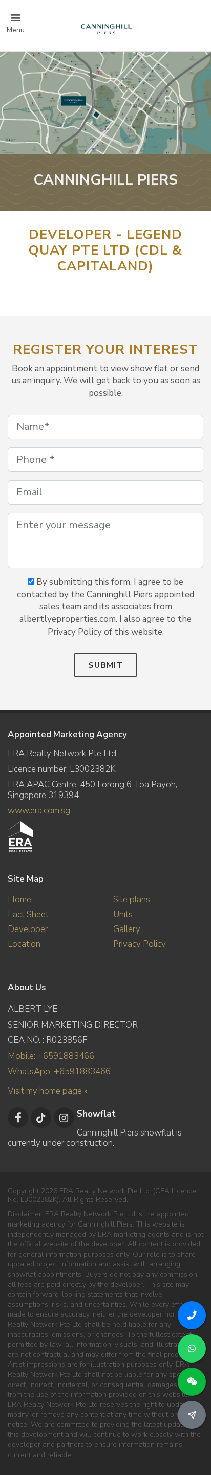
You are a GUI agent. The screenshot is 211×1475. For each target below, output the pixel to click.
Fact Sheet (28, 914)
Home (19, 899)
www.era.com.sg (39, 810)
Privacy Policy (139, 944)
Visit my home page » (48, 1091)
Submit (105, 665)
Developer (28, 929)
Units (123, 914)
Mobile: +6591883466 (51, 1056)
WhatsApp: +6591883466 (59, 1071)
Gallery (126, 929)
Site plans (131, 899)
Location (24, 944)
